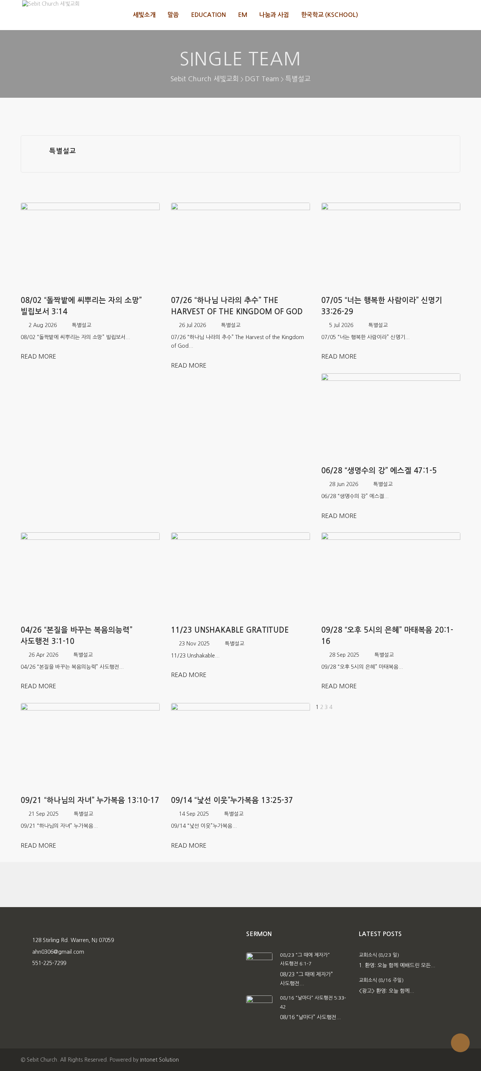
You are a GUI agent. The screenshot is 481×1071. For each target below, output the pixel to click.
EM (242, 15)
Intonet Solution (159, 1059)
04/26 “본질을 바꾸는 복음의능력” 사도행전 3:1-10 (76, 635)
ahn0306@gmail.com (58, 951)
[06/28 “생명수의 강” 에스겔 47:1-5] (390, 416)
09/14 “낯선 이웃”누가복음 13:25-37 (232, 800)
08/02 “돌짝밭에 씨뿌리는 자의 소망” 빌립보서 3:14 (81, 306)
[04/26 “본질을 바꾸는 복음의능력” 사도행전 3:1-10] (90, 575)
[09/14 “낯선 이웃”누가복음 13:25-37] (240, 746)
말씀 (173, 15)
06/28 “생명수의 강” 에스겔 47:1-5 (379, 470)
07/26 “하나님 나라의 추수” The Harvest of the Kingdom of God (237, 306)
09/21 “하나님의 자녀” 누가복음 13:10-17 (90, 800)
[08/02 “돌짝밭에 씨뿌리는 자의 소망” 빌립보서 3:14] (90, 246)
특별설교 (81, 325)
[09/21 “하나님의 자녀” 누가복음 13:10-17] (90, 746)
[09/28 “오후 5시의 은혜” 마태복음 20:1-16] (390, 575)
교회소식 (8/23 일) (379, 955)
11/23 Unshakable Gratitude (230, 630)
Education (208, 15)
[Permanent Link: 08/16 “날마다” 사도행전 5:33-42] (259, 1008)
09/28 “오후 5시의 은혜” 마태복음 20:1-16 (387, 635)
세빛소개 (144, 15)
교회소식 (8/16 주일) (381, 980)
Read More (39, 356)
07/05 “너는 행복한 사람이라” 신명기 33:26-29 (381, 306)
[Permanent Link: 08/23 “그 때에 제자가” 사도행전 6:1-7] (259, 965)
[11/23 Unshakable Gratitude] (240, 575)
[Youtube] (452, 15)
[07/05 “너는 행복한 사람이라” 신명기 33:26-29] (390, 246)
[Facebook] (436, 15)
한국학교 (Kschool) (329, 15)
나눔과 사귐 (274, 15)
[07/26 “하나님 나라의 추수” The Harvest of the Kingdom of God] (240, 246)
